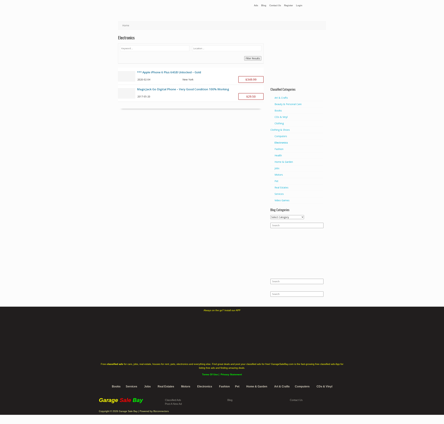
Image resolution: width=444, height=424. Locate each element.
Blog (263, 5)
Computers (281, 136)
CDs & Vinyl (281, 117)
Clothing (279, 123)
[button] (132, 387)
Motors (279, 174)
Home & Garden (284, 161)
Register (288, 5)
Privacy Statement (231, 374)
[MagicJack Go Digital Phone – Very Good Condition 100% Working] (191, 93)
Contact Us (275, 5)
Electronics (281, 142)
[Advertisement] (296, 61)
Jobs (277, 168)
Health (278, 155)
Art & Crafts (281, 97)
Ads (256, 5)
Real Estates (281, 187)
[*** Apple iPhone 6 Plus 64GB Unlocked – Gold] (191, 76)
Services (279, 194)
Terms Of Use (210, 374)
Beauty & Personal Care (288, 104)
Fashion (279, 149)
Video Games (282, 200)
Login (299, 5)
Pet (276, 181)
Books (278, 110)
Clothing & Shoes (280, 129)
